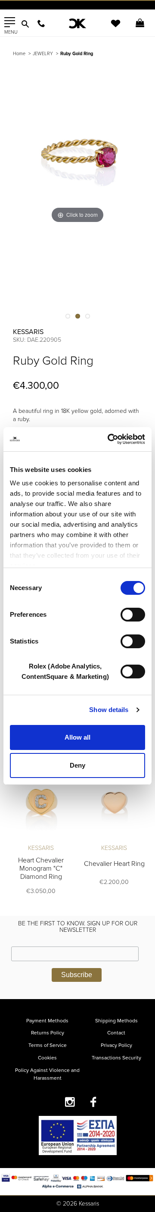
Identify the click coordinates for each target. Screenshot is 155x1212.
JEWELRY (43, 53)
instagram (70, 1101)
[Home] (77, 23)
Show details (108, 709)
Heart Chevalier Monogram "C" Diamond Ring (41, 868)
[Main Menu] (9, 22)
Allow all (77, 737)
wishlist (109, 28)
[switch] (133, 615)
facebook (93, 1101)
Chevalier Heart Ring (114, 863)
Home (19, 53)
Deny (77, 765)
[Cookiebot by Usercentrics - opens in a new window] (109, 439)
